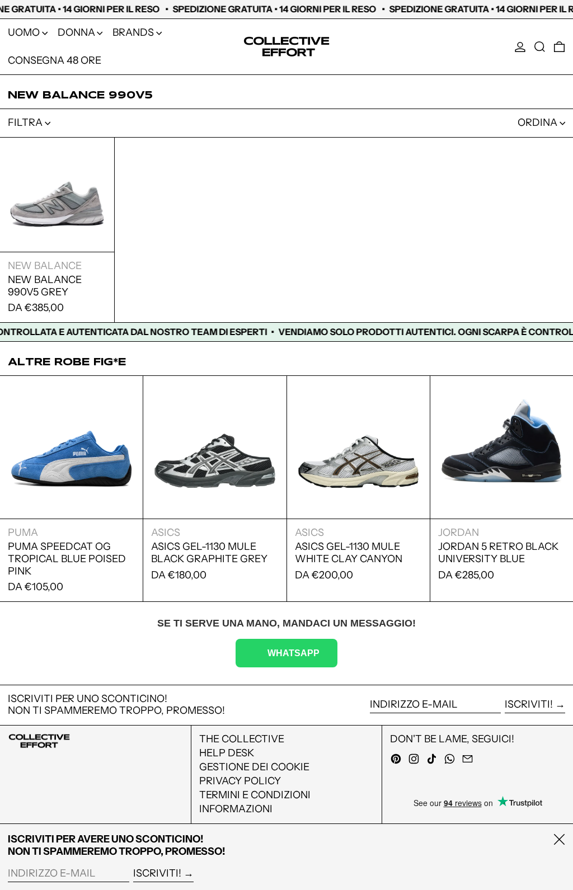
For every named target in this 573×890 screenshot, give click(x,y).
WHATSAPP (293, 653)
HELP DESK (226, 753)
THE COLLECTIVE (241, 739)
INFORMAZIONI (236, 809)
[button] (540, 46)
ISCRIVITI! (529, 704)
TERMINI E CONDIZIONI (255, 795)
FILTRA (25, 122)
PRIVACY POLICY (240, 781)
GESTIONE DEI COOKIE (254, 767)
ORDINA (537, 122)
